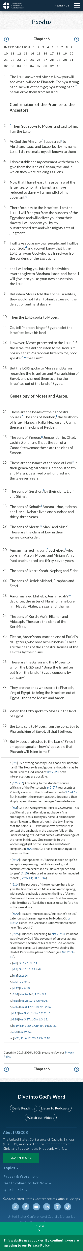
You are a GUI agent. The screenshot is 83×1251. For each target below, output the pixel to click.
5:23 (29, 848)
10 (6, 53)
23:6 (48, 1007)
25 (32, 59)
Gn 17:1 (24, 963)
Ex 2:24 (23, 975)
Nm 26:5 (25, 994)
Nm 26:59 (25, 1032)
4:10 (25, 873)
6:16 (16, 1007)
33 (13, 66)
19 (65, 53)
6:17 (15, 1013)
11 (13, 53)
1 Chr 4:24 (40, 1000)
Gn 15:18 (24, 969)
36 (32, 66)
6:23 (17, 1038)
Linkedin (46, 1206)
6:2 (14, 783)
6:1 (14, 763)
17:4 (34, 969)
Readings (62, 5)
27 (45, 59)
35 (26, 66)
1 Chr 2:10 (43, 1038)
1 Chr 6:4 (38, 1025)
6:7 (15, 981)
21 (6, 59)
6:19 (16, 1025)
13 (26, 53)
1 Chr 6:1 (38, 1007)
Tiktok (67, 1206)
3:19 (50, 772)
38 (45, 66)
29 (58, 59)
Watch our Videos (40, 1117)
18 (58, 53)
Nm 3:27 (24, 1019)
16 (45, 53)
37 (39, 66)
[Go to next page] (76, 39)
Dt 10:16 (40, 878)
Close (40, 1226)
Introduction (17, 47)
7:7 (21, 783)
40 (58, 66)
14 (32, 53)
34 (19, 66)
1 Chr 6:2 (37, 1013)
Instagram (57, 1206)
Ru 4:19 (26, 1038)
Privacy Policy (39, 1245)
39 (52, 66)
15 (39, 53)
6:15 (16, 1000)
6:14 (15, 884)
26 (39, 59)
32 (6, 66)
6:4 (15, 969)
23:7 (47, 1013)
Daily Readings (23, 1108)
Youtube (36, 1206)
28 (52, 59)
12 (19, 53)
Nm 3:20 (25, 1025)
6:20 (15, 913)
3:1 (67, 792)
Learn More (21, 1157)
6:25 (15, 934)
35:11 (33, 963)
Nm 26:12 (26, 1000)
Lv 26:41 (26, 878)
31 (72, 59)
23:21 (53, 1025)
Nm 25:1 (67, 952)
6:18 (15, 1019)
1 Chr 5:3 (40, 994)
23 (19, 59)
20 (72, 53)
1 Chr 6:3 (37, 1019)
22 (13, 59)
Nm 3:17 (25, 1007)
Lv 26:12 (24, 981)
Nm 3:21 (24, 1013)
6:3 (14, 807)
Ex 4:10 (25, 988)
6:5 (15, 975)
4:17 (74, 792)
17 (52, 53)
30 (65, 59)
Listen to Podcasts (55, 1108)
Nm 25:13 (58, 934)
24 (26, 59)
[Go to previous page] (6, 39)
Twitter (15, 1206)
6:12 (15, 860)
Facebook (25, 1206)
